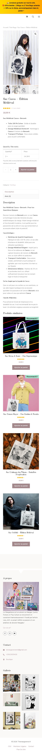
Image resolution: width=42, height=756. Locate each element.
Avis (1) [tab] (8, 196)
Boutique (9, 659)
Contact (31, 746)
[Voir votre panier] (27, 17)
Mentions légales (19, 746)
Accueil (5, 27)
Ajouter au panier (27, 169)
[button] (33, 17)
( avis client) (16, 108)
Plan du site (21, 749)
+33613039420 (11, 654)
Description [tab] (9, 192)
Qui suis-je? (7, 628)
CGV (9, 746)
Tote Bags (12, 27)
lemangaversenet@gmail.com (16, 650)
